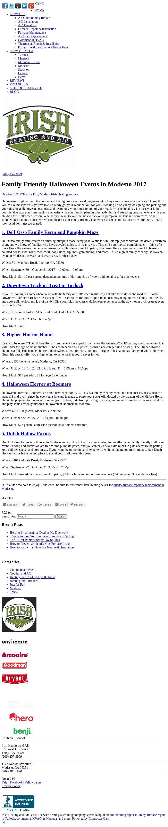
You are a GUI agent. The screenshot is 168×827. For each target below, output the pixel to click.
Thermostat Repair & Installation (39, 43)
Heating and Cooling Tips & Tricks (32, 577)
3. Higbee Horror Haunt (27, 334)
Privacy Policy (11, 786)
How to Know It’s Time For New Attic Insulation (42, 547)
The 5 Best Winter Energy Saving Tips (35, 540)
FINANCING (19, 84)
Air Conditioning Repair (34, 17)
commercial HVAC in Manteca (37, 818)
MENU (39, 3)
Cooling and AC (20, 573)
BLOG (14, 91)
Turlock (23, 54)
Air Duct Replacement (32, 36)
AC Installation (28, 21)
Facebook (16, 782)
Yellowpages (33, 782)
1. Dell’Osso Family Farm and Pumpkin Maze (50, 232)
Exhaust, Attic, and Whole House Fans (43, 47)
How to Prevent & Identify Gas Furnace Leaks (40, 543)
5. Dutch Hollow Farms (26, 433)
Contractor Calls (99, 818)
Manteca (23, 58)
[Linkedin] (24, 8)
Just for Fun (30, 194)
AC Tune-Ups (27, 25)
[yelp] (31, 8)
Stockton (24, 69)
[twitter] (11, 8)
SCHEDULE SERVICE (26, 88)
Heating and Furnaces (24, 581)
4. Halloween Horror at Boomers (36, 384)
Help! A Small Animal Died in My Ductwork (39, 532)
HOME (39, 10)
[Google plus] (18, 8)
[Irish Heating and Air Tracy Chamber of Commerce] (21, 706)
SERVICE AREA (21, 51)
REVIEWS (17, 80)
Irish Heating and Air (64, 194)
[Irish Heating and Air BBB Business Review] (18, 811)
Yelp (5, 782)
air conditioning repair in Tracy (125, 815)
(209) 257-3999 (12, 174)
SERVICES (17, 14)
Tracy (13, 592)
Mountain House (29, 62)
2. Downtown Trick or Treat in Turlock (42, 285)
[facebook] (5, 8)
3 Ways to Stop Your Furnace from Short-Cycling (42, 536)
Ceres (21, 77)
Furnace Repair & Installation (37, 29)
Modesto (23, 66)
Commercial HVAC (31, 40)
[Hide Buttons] (4, 823)
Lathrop (23, 73)
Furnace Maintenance (32, 32)
